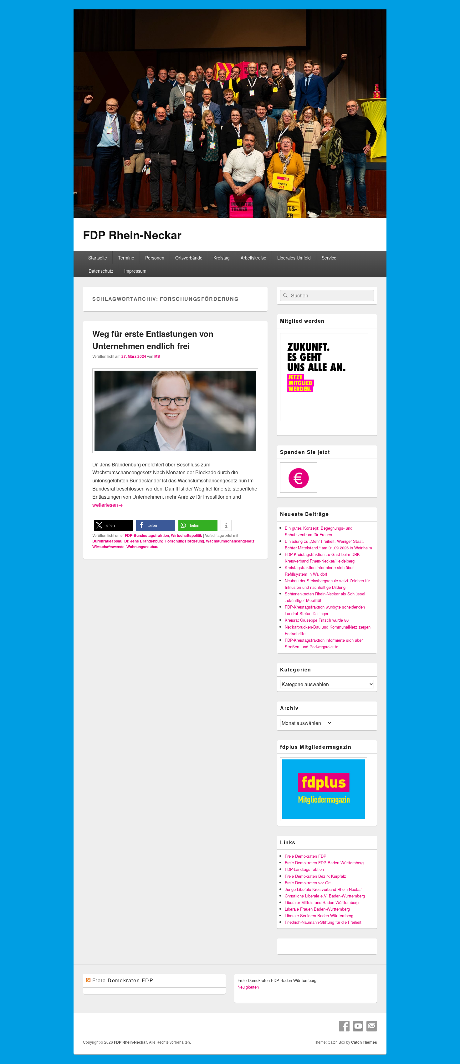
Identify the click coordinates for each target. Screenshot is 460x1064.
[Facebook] (344, 1026)
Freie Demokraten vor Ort (308, 883)
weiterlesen (107, 504)
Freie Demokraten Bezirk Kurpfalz (315, 876)
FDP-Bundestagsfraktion (147, 535)
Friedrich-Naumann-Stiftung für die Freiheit (323, 922)
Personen (154, 257)
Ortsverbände (188, 257)
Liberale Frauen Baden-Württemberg (317, 909)
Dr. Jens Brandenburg (143, 541)
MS (157, 356)
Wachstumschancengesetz (230, 541)
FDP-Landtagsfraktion (304, 869)
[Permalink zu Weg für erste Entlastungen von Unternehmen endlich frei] (175, 456)
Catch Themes (364, 1042)
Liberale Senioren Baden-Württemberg (319, 915)
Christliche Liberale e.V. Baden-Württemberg (325, 896)
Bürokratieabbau (107, 541)
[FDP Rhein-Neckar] (230, 215)
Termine (126, 257)
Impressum (135, 271)
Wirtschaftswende (108, 546)
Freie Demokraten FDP (305, 856)
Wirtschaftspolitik (186, 535)
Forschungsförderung (184, 541)
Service (329, 257)
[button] (113, 525)
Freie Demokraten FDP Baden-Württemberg (324, 863)
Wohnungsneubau (142, 546)
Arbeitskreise (253, 257)
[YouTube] (358, 1026)
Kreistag (221, 257)
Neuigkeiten (248, 987)
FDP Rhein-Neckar (132, 234)
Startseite (97, 257)
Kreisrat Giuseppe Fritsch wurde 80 (317, 620)
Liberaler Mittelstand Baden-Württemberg (322, 902)
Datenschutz (101, 271)
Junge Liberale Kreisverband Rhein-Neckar (323, 889)
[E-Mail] (371, 1026)
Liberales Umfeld (294, 257)
